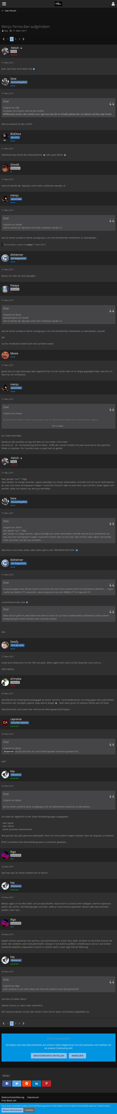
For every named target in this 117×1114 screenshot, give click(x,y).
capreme (10, 751)
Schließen (29, 1110)
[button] (113, 3)
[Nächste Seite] (23, 39)
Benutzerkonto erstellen (49, 1055)
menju (29, 244)
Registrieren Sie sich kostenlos (78, 1044)
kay (6, 30)
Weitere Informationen (12, 1110)
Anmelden (77, 1055)
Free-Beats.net (9, 1100)
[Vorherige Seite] (4, 39)
